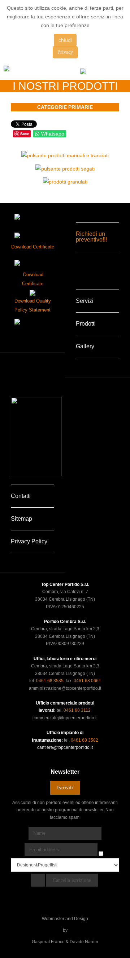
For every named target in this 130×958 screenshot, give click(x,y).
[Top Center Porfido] (30, 71)
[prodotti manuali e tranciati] (65, 155)
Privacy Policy (29, 541)
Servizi (85, 301)
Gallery (85, 346)
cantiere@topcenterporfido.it (65, 747)
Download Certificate (32, 247)
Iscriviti (65, 787)
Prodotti (86, 324)
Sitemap (21, 519)
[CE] (32, 292)
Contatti (21, 496)
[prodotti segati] (65, 168)
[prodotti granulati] (65, 181)
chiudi (65, 40)
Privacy (65, 52)
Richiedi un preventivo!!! (91, 237)
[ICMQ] (32, 263)
